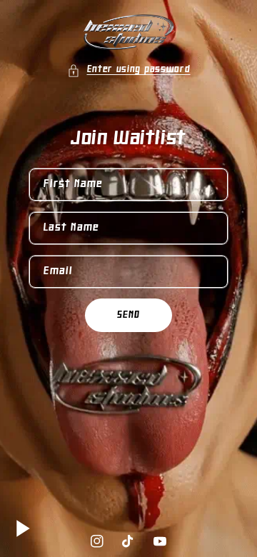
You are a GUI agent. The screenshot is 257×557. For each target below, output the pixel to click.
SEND (128, 315)
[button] (129, 70)
